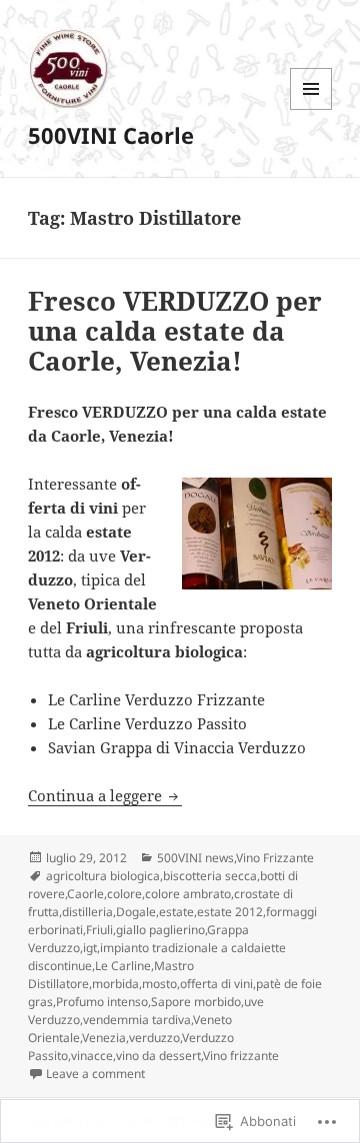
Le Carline (123, 965)
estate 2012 (230, 911)
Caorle (85, 893)
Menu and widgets (311, 109)
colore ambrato (188, 893)
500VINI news (195, 857)
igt (90, 947)
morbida (115, 983)
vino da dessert (158, 1055)
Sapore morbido (196, 1001)
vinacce (92, 1055)
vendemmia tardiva (137, 1019)
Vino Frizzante (275, 857)
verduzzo (154, 1037)
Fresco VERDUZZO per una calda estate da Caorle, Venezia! (175, 331)
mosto (159, 983)
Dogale (136, 911)
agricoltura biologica (103, 875)
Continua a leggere (97, 795)
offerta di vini (216, 983)
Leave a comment (95, 1073)
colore (124, 893)
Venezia (104, 1037)
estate (176, 911)
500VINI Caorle (111, 135)
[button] (257, 533)
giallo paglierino (160, 929)
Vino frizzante (241, 1055)
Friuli (99, 929)
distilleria (87, 911)
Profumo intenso (102, 1001)
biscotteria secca (210, 875)
